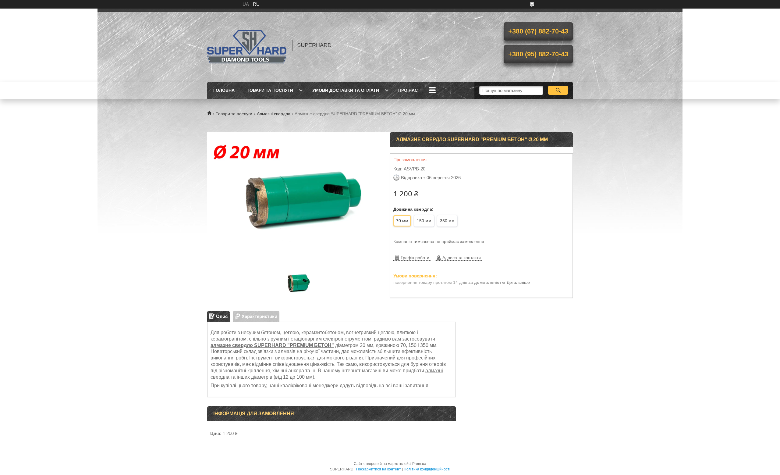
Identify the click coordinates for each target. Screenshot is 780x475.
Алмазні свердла (273, 113)
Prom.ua (419, 464)
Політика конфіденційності (427, 469)
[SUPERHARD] (246, 45)
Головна (224, 90)
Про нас (408, 90)
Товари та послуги (270, 90)
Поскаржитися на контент (378, 469)
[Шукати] (558, 90)
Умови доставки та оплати (345, 90)
